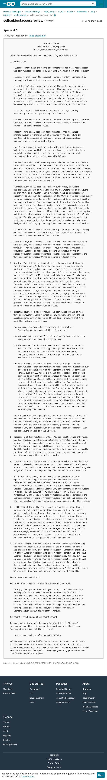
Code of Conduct (90, 711)
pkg (93, 11)
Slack (5, 731)
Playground (35, 689)
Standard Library (64, 689)
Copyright (54, 755)
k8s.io (70, 11)
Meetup (6, 740)
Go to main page (93, 20)
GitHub (6, 727)
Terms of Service (54, 759)
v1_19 (60, 11)
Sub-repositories (63, 693)
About (86, 683)
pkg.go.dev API (63, 702)
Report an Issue (54, 767)
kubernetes (82, 11)
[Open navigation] (101, 4)
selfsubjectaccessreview (41, 15)
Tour (32, 693)
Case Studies (9, 693)
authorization (20, 15)
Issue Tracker (88, 698)
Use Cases (8, 689)
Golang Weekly (10, 744)
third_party (49, 11)
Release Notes (89, 702)
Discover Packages (12, 11)
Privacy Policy (54, 763)
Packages (61, 683)
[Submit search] (93, 3)
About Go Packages (65, 698)
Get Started (36, 683)
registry (6, 15)
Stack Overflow (37, 698)
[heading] (11, 4)
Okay (101, 775)
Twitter (6, 722)
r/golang (7, 735)
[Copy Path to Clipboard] (55, 15)
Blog (84, 693)
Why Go (8, 683)
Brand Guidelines (90, 707)
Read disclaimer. (37, 35)
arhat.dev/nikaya (32, 11)
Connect (8, 717)
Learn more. (28, 776)
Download (87, 689)
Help (32, 702)
